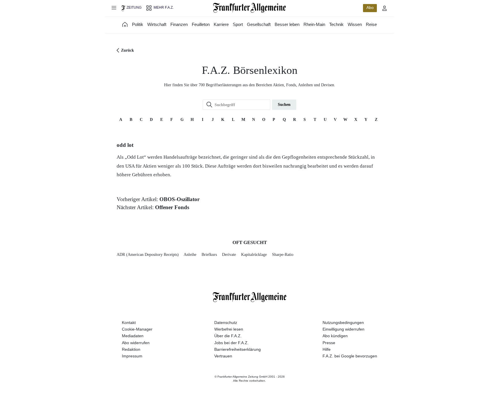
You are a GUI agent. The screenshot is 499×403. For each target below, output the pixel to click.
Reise (371, 24)
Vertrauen (223, 356)
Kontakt (129, 322)
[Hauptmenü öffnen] (114, 7)
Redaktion (131, 349)
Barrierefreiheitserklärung (237, 349)
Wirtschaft (156, 24)
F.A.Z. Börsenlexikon (249, 70)
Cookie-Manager (137, 329)
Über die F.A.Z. (228, 335)
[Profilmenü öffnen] (384, 8)
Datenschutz (225, 322)
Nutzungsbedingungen (343, 322)
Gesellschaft (259, 24)
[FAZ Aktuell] (125, 24)
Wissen (355, 24)
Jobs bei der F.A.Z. (231, 342)
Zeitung (133, 7)
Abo (370, 7)
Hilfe (327, 349)
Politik (137, 24)
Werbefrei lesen (228, 329)
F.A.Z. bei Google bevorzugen (350, 356)
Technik (336, 24)
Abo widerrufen (136, 342)
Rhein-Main (314, 24)
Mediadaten (133, 335)
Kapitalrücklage (254, 254)
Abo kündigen (335, 335)
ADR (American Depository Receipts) (148, 254)
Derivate (229, 254)
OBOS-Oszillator (179, 199)
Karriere (221, 24)
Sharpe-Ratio (282, 254)
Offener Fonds (172, 207)
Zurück (127, 50)
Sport (238, 24)
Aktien (150, 166)
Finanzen (179, 24)
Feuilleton (201, 24)
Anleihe (190, 254)
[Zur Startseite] (249, 8)
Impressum (132, 356)
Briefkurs (209, 254)
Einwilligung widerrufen (343, 329)
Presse (329, 342)
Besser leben (287, 24)
